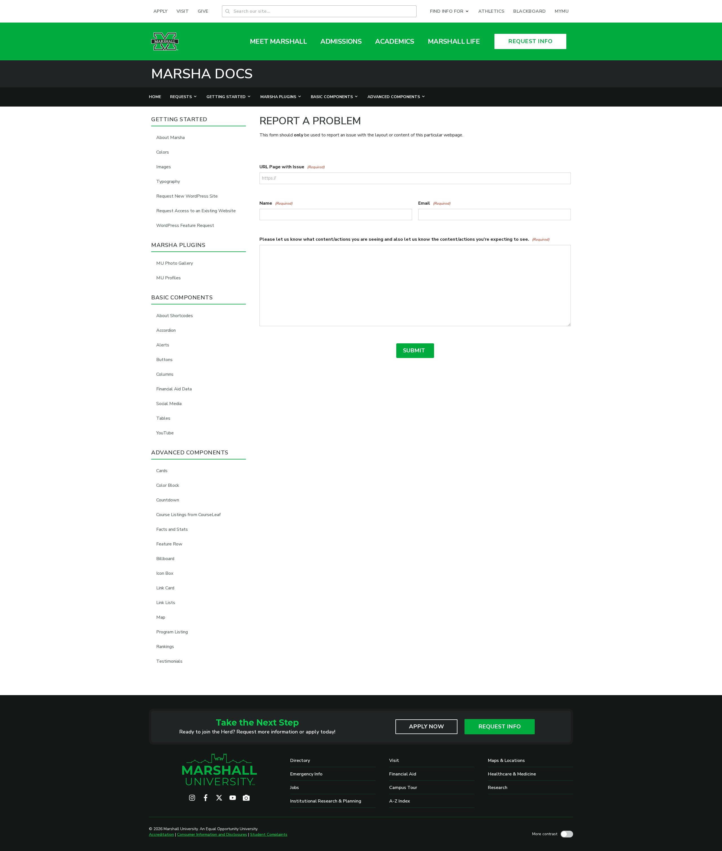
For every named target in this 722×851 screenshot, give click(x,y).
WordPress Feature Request (185, 225)
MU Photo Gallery (174, 263)
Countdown (167, 500)
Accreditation (161, 834)
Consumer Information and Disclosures (212, 834)
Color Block (167, 485)
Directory (300, 760)
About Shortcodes (174, 316)
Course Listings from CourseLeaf (188, 515)
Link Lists (165, 603)
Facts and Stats (172, 529)
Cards (162, 471)
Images (163, 167)
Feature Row (169, 544)
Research (497, 787)
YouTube (165, 433)
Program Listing (172, 632)
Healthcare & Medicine (512, 774)
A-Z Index (399, 801)
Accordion (166, 330)
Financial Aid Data (174, 389)
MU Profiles (168, 278)
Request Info (499, 726)
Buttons (164, 360)
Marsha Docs (202, 74)
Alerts (162, 345)
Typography (168, 181)
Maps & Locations (506, 760)
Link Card (165, 588)
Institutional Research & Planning (325, 801)
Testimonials (169, 661)
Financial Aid (402, 774)
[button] (450, 11)
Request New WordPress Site (187, 196)
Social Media (169, 404)
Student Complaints (268, 834)
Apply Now (426, 726)
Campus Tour (403, 787)
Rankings (165, 647)
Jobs (294, 787)
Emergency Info (306, 774)
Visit (394, 760)
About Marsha (170, 137)
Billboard (165, 559)
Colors (162, 152)
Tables (163, 418)
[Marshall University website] (165, 41)
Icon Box (164, 573)
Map (160, 617)
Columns (164, 374)
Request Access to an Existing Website (196, 211)
